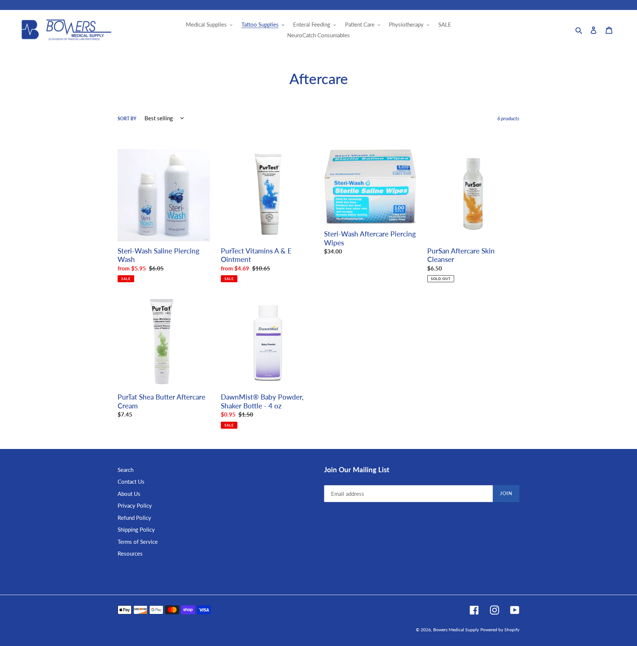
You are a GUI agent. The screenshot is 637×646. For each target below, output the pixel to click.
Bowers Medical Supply (456, 629)
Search (125, 469)
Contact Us (131, 481)
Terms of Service (138, 541)
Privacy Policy (135, 505)
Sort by (127, 118)
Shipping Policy (136, 529)
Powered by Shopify (499, 629)
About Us (129, 493)
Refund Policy (134, 517)
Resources (130, 553)
